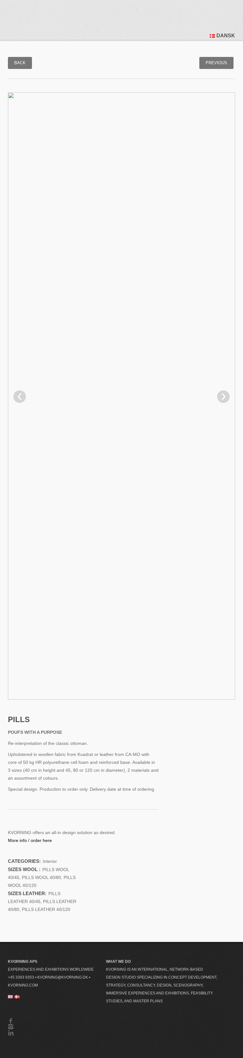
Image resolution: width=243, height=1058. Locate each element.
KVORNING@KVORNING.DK (62, 977)
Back (20, 62)
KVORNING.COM (23, 985)
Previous (216, 62)
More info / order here (30, 840)
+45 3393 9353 (21, 977)
